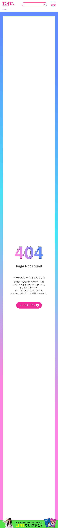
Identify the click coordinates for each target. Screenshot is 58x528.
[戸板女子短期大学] (8, 3)
